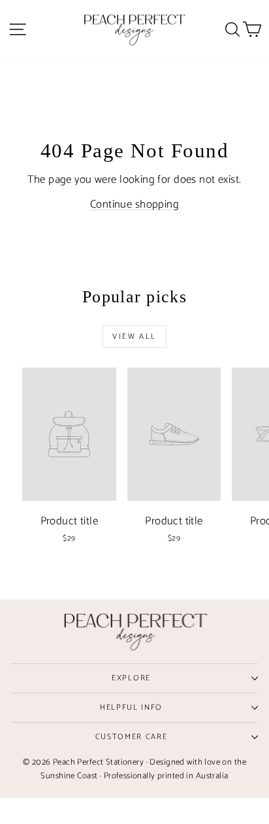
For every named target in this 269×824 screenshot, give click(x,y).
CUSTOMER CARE (131, 737)
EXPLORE (131, 678)
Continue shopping (134, 204)
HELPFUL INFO (131, 707)
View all (134, 336)
